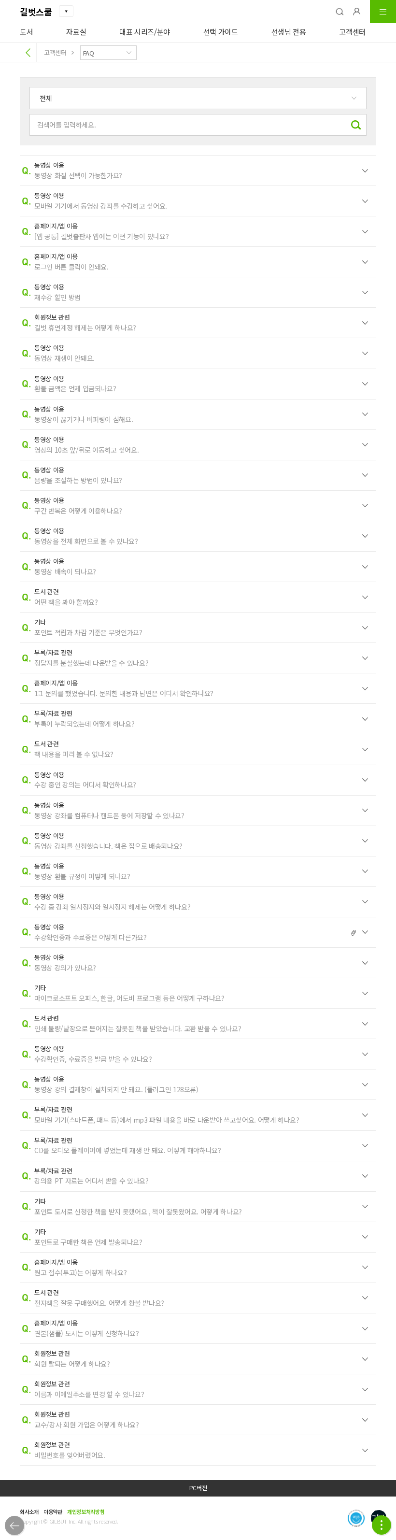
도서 (26, 32)
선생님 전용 (288, 32)
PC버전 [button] (198, 1488)
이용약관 (52, 1511)
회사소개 (29, 1511)
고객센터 (352, 32)
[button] (339, 11)
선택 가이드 (220, 32)
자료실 (76, 32)
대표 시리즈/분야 (144, 32)
